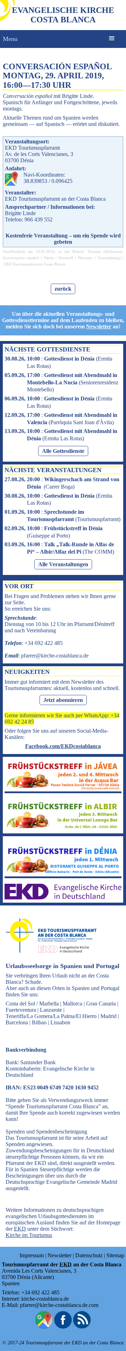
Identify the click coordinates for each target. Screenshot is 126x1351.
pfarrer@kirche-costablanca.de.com (59, 1305)
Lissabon (60, 1022)
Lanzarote (51, 1010)
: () (61, 382)
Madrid (108, 1016)
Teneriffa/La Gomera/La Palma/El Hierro (51, 1016)
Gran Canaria (101, 1004)
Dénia (49, 258)
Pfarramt (85, 258)
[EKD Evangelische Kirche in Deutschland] (63, 898)
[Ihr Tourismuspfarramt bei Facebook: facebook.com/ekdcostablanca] (63, 1327)
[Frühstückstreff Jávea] (63, 788)
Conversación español (21, 258)
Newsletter (98, 326)
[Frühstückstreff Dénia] (63, 873)
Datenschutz (89, 1255)
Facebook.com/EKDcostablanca (63, 746)
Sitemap (115, 1255)
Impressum (32, 1255)
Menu (10, 38)
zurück (63, 289)
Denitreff (65, 258)
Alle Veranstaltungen (63, 564)
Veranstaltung (108, 258)
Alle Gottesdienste (63, 451)
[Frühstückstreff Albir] (63, 828)
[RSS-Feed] (82, 1327)
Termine (94, 251)
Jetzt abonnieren (63, 700)
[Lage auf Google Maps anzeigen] (44, 1327)
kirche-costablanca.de (45, 1299)
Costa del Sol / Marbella (32, 1004)
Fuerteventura (21, 1010)
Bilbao (39, 1022)
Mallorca (72, 1004)
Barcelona (17, 1022)
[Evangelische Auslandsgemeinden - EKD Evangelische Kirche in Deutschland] (49, 959)
